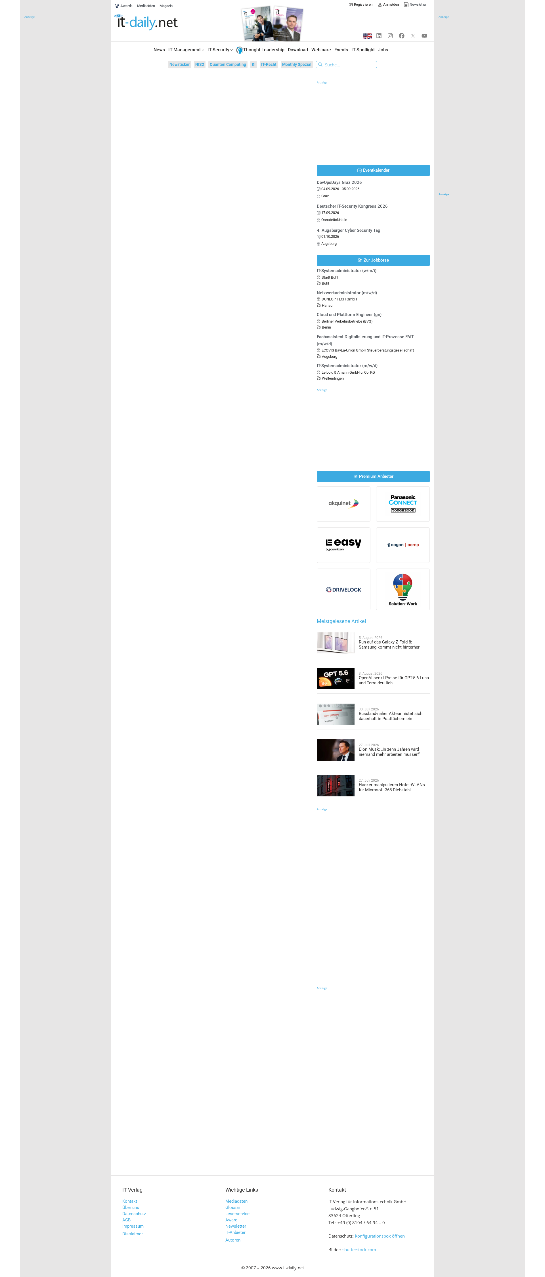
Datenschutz (134, 1213)
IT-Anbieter (235, 1232)
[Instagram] (390, 35)
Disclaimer (132, 1233)
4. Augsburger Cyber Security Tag (348, 230)
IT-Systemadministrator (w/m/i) (346, 270)
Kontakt (129, 1201)
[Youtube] (424, 35)
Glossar (232, 1207)
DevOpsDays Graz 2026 (339, 182)
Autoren (232, 1240)
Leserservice (237, 1213)
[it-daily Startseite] (156, 22)
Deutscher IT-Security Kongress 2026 (352, 206)
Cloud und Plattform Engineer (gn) (349, 314)
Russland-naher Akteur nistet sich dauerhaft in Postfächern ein (390, 716)
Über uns (130, 1207)
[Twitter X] (413, 35)
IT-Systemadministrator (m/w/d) (347, 365)
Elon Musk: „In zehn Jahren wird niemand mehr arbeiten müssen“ (389, 752)
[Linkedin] (379, 35)
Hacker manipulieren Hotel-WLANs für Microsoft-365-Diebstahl (392, 787)
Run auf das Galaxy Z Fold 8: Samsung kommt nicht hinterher (389, 644)
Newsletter (235, 1226)
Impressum (133, 1226)
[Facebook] (401, 35)
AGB (126, 1220)
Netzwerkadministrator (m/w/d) (347, 292)
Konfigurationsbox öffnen (380, 1236)
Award (231, 1220)
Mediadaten (236, 1201)
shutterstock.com (359, 1249)
